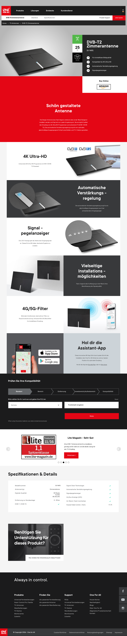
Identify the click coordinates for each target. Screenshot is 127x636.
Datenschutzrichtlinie (76, 633)
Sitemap (109, 633)
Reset (116, 399)
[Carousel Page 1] (58, 462)
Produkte (20, 11)
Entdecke (50, 11)
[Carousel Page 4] (66, 462)
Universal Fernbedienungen (24, 600)
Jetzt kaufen (119, 18)
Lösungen (35, 11)
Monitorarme (19, 614)
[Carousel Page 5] (68, 462)
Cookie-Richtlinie (60, 633)
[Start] (6, 10)
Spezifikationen (49, 18)
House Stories (95, 600)
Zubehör (17, 616)
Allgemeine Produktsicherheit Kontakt (100, 612)
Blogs (92, 605)
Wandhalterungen (20, 608)
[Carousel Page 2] (61, 462)
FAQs (66, 600)
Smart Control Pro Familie (23, 603)
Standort (19, 391)
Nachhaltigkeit (95, 603)
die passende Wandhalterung (49, 605)
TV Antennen (69, 605)
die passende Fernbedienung (49, 600)
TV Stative (18, 611)
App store (104, 365)
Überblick (34, 18)
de (124, 11)
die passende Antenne (47, 603)
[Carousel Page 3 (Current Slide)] (63, 462)
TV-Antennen (14, 23)
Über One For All (96, 608)
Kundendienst (67, 11)
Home (4, 23)
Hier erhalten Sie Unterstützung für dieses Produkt (44, 558)
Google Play (92, 365)
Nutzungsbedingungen (95, 633)
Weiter (92, 416)
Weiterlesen (71, 455)
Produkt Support (105, 18)
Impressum (118, 633)
